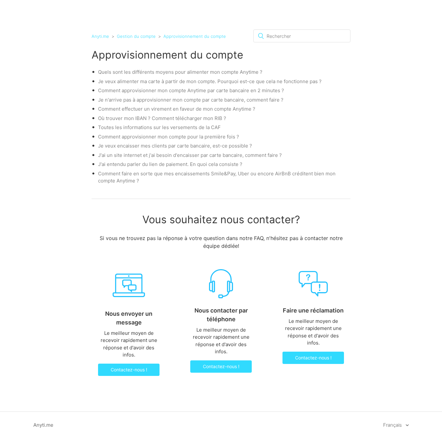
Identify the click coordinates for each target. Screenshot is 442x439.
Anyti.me (100, 36)
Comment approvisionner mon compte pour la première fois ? (168, 137)
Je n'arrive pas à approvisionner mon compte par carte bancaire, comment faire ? (190, 100)
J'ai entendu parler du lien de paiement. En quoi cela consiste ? (170, 164)
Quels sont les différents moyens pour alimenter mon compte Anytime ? (180, 72)
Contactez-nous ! (129, 369)
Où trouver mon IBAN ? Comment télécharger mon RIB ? (162, 118)
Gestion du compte (136, 36)
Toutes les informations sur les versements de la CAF (159, 127)
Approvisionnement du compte (194, 36)
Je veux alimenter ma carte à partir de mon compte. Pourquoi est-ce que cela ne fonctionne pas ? (210, 81)
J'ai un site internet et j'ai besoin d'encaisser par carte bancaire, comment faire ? (190, 155)
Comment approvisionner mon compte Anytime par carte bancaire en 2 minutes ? (191, 90)
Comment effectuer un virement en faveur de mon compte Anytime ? (176, 109)
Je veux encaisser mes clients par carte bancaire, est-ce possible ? (175, 146)
